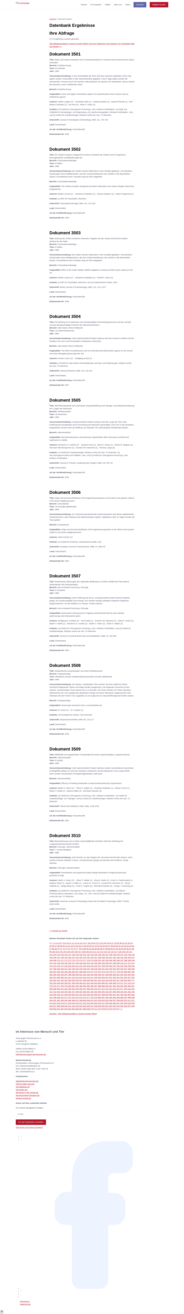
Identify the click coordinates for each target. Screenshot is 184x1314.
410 (96, 989)
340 (92, 980)
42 (69, 946)
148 (62, 957)
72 (64, 949)
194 (62, 963)
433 (96, 992)
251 (103, 969)
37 (56, 946)
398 (51, 989)
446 (59, 995)
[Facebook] (94, 1288)
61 (120, 946)
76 (74, 949)
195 (66, 963)
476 (85, 998)
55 (104, 946)
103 (65, 952)
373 (129, 983)
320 (103, 977)
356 (66, 983)
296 (100, 975)
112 (98, 952)
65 (130, 946)
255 (118, 969)
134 (96, 955)
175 (77, 960)
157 (96, 957)
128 (73, 955)
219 (70, 966)
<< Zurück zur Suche (58, 931)
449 (70, 995)
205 (103, 963)
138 (111, 955)
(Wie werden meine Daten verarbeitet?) (29, 1127)
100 (54, 952)
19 (92, 943)
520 (77, 1003)
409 (92, 989)
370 (118, 983)
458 (103, 995)
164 (122, 957)
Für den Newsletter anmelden (30, 1122)
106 (76, 952)
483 (111, 998)
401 (62, 989)
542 (73, 1006)
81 (88, 949)
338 (85, 980)
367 (107, 983)
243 (73, 969)
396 (129, 986)
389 (103, 986)
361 (85, 983)
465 (129, 995)
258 (129, 969)
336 (77, 980)
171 (62, 960)
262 (59, 972)
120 (127, 952)
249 (96, 969)
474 (77, 998)
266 (73, 972)
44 (74, 946)
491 (55, 1000)
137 (107, 955)
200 (85, 963)
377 (59, 986)
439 (118, 992)
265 (70, 972)
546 (88, 1006)
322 (111, 977)
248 (92, 969)
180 (96, 960)
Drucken (53, 1014)
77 (77, 949)
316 (88, 977)
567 (81, 1009)
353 (55, 983)
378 (62, 986)
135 (100, 955)
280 (126, 972)
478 (92, 998)
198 (77, 963)
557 (129, 1006)
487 (126, 998)
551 (107, 1006)
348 (122, 980)
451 (77, 995)
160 (107, 957)
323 (114, 977)
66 (133, 946)
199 (81, 963)
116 (113, 952)
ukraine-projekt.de (23, 1098)
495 (70, 1000)
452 (81, 995)
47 (82, 946)
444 (51, 995)
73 (66, 949)
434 (100, 992)
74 (69, 949)
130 (81, 955)
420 (132, 989)
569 (88, 1009)
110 (91, 952)
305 (133, 975)
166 (129, 957)
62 (122, 946)
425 (66, 992)
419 (129, 989)
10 (68, 943)
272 (96, 972)
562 (62, 1009)
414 (111, 989)
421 (51, 992)
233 (122, 966)
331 (59, 980)
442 (129, 992)
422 (55, 992)
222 (81, 966)
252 (107, 969)
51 (93, 946)
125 (62, 955)
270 (88, 972)
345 (111, 980)
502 (96, 1000)
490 (51, 1000)
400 (59, 989)
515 (59, 1003)
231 (114, 966)
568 (85, 1009)
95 (125, 949)
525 (96, 1003)
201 (88, 963)
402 (66, 989)
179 (92, 960)
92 (117, 949)
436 (107, 992)
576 (114, 1009)
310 (66, 977)
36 (53, 946)
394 (122, 986)
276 (111, 972)
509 (122, 1000)
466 (133, 995)
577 (118, 1009)
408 (88, 989)
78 (80, 949)
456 (96, 995)
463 (122, 995)
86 (101, 949)
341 (96, 980)
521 (81, 1003)
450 (73, 995)
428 (77, 992)
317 (92, 977)
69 (56, 949)
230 (111, 966)
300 (114, 975)
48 (85, 946)
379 (66, 986)
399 (55, 989)
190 (133, 960)
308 (59, 977)
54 (101, 946)
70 (58, 949)
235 (129, 966)
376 (55, 986)
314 (81, 977)
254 (114, 969)
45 (77, 946)
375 (51, 986)
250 (100, 969)
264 (66, 972)
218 (66, 966)
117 (116, 952)
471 (66, 998)
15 (81, 943)
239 (59, 969)
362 (88, 983)
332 (62, 980)
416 (118, 989)
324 (118, 977)
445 (55, 995)
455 (92, 995)
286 (62, 975)
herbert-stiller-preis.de (25, 1084)
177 (85, 960)
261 (55, 972)
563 (66, 1009)
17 (86, 943)
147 (59, 957)
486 (122, 998)
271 (92, 972)
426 (70, 992)
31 (123, 943)
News (127, 5)
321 (107, 977)
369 (114, 983)
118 (120, 952)
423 (59, 992)
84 (96, 949)
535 (133, 1003)
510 (126, 1000)
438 (114, 992)
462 (118, 995)
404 (73, 989)
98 (133, 949)
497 (77, 1000)
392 (114, 986)
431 (88, 992)
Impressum (24, 1301)
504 (103, 1000)
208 (114, 963)
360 (81, 983)
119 (123, 952)
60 (117, 946)
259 (133, 969)
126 (66, 955)
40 (64, 946)
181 (100, 960)
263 (62, 972)
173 (70, 960)
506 (111, 1000)
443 (133, 992)
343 (103, 980)
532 (122, 1003)
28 (115, 943)
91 (114, 949)
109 (87, 952)
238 (55, 969)
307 (55, 977)
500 (88, 1000)
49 (88, 946)
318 (96, 977)
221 (77, 966)
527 (103, 1003)
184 (111, 960)
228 (103, 966)
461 (114, 995)
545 (85, 1006)
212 (129, 963)
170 (59, 960)
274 (103, 972)
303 (126, 975)
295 (96, 975)
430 (85, 992)
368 (111, 983)
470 (62, 998)
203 (96, 963)
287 (66, 975)
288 (70, 975)
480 (100, 998)
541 (70, 1006)
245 (81, 969)
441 (126, 992)
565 (73, 1009)
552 (111, 1006)
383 (81, 986)
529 (111, 1003)
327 (129, 977)
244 (77, 969)
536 (51, 1006)
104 (69, 952)
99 (50, 952)
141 (122, 955)
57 (109, 946)
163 (118, 957)
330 (55, 980)
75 (72, 949)
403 (70, 989)
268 (81, 972)
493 (62, 1000)
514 (55, 1003)
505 (107, 1000)
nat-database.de (23, 1087)
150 (70, 957)
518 (70, 1003)
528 (107, 1003)
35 (50, 946)
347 (118, 980)
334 (70, 980)
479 (96, 998)
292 (85, 975)
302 (122, 975)
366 (103, 983)
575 (111, 1009)
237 (51, 969)
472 (70, 998)
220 (73, 966)
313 (77, 977)
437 (111, 992)
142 (126, 955)
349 (126, 980)
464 (126, 995)
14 (78, 943)
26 (110, 943)
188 (126, 960)
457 (100, 995)
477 (88, 998)
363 (92, 983)
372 (126, 983)
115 (109, 952)
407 (85, 989)
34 (131, 943)
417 (122, 989)
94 (122, 949)
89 (109, 949)
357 (70, 983)
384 (85, 986)
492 (59, 1000)
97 (130, 949)
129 (77, 955)
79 (82, 949)
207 (111, 963)
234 (126, 966)
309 (62, 977)
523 (88, 1003)
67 (50, 949)
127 (70, 955)
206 (107, 963)
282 (133, 972)
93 (120, 949)
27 (113, 943)
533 (126, 1003)
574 (107, 1009)
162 (114, 957)
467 (51, 998)
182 (103, 960)
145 (51, 957)
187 (122, 960)
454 (88, 995)
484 (114, 998)
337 (81, 980)
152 (77, 957)
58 (112, 946)
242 (70, 969)
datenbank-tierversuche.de (27, 1081)
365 (100, 983)
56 (106, 946)
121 (130, 952)
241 (66, 969)
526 (100, 1003)
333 (66, 980)
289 (73, 975)
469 (59, 998)
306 (51, 977)
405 (77, 989)
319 (99, 977)
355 (62, 983)
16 (84, 943)
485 (118, 998)
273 (100, 972)
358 (73, 983)
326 (126, 977)
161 (111, 957)
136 (103, 955)
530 (114, 1003)
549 (100, 1006)
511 (129, 1000)
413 (107, 989)
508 (118, 1000)
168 (51, 960)
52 (96, 946)
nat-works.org (21, 1090)
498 (81, 1000)
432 (92, 992)
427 (73, 992)
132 (88, 955)
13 (76, 943)
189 (129, 960)
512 (132, 1000)
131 (85, 955)
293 (88, 975)
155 (88, 957)
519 (73, 1003)
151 (73, 957)
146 (55, 957)
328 (132, 977)
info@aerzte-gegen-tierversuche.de (31, 1054)
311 (70, 977)
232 (118, 966)
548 (96, 1006)
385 (88, 986)
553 (114, 1006)
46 (80, 946)
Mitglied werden (159, 5)
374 (133, 983)
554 (118, 1006)
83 (93, 949)
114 (105, 952)
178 (88, 960)
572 (100, 1009)
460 (111, 995)
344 (107, 980)
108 (84, 952)
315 (85, 977)
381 (73, 986)
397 (133, 986)
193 (59, 963)
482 (107, 998)
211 (126, 963)
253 (111, 969)
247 (88, 969)
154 (85, 957)
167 (133, 957)
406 (81, 989)
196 (70, 963)
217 (62, 966)
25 (107, 943)
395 (126, 986)
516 (62, 1003)
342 (100, 980)
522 (85, 1003)
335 (73, 980)
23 (102, 943)
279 (122, 972)
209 (118, 963)
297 (103, 975)
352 (51, 983)
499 (85, 1000)
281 (129, 972)
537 (55, 1006)
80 (85, 949)
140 (118, 955)
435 (103, 992)
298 (107, 975)
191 (51, 963)
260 (51, 972)
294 (92, 975)
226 (96, 966)
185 (114, 960)
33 (129, 943)
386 (92, 986)
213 (132, 963)
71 (61, 949)
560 (55, 1009)
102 (61, 952)
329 (51, 980)
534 (129, 1003)
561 (59, 1009)
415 (114, 989)
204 (100, 963)
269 (85, 972)
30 (121, 943)
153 (81, 957)
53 (98, 946)
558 (133, 1006)
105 (72, 952)
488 (129, 998)
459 (107, 995)
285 (59, 975)
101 (58, 952)
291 (81, 975)
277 (114, 972)
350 (129, 980)
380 (70, 986)
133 (92, 955)
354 (59, 983)
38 (58, 946)
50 (90, 946)
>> (121, 1009)
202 (92, 963)
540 (66, 1006)
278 (118, 972)
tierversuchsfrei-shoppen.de (27, 1095)
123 (55, 955)
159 (103, 957)
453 (85, 995)
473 (73, 998)
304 (129, 975)
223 (85, 966)
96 (128, 949)
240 (62, 969)
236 (133, 966)
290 (77, 975)
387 (96, 986)
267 (77, 972)
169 (55, 960)
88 (106, 949)
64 (128, 946)
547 (92, 1006)
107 (80, 952)
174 (73, 960)
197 (73, 963)
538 (59, 1006)
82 (90, 949)
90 (112, 949)
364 (96, 983)
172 (66, 960)
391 (111, 986)
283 (51, 975)
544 (81, 1006)
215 (55, 966)
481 (103, 998)
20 (94, 943)
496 (73, 1000)
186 (118, 960)
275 (107, 972)
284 (55, 975)
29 (118, 943)
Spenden (140, 5)
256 (122, 969)
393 (118, 986)
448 (66, 995)
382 (77, 986)
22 (99, 943)
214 (51, 966)
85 (98, 949)
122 (51, 955)
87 (104, 949)
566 (77, 1009)
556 (126, 1006)
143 (129, 955)
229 (107, 966)
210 (122, 963)
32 (126, 943)
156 (92, 957)
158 (100, 957)
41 (66, 946)
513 (51, 1003)
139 (114, 955)
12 (73, 943)
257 (126, 969)
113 (102, 952)
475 (81, 998)
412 (103, 989)
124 (59, 955)
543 (77, 1006)
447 (62, 995)
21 (97, 943)
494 (66, 1000)
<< (50, 943)
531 (118, 1003)
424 (62, 992)
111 (94, 952)
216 (59, 966)
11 (70, 943)
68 (53, 949)
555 (122, 1006)
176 (81, 960)
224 (88, 966)
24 (105, 943)
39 (61, 946)
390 (107, 986)
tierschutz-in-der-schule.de (27, 1093)
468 (55, 998)
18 (89, 943)
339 (88, 980)
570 (92, 1009)
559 (51, 1009)
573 (103, 1009)
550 (103, 1006)
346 (114, 980)
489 (133, 998)
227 (100, 966)
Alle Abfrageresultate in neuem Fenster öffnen (77, 1014)
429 (81, 992)
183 (107, 960)
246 (85, 969)
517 (66, 1003)
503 (100, 1000)
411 (99, 989)
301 (118, 975)
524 (92, 1003)
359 (77, 983)
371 (122, 983)
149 (66, 957)
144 (133, 955)
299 (111, 975)
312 (73, 977)
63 (125, 946)
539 (62, 1006)
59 (114, 946)
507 (114, 1000)
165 (126, 957)
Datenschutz (25, 1304)
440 (122, 992)
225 (92, 966)
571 (96, 1009)
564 (70, 1009)
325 (122, 977)
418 (126, 989)
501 (92, 1000)
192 (55, 963)
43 (72, 946)
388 (100, 986)
